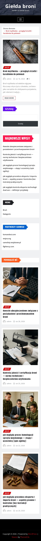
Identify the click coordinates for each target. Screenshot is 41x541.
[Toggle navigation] (20, 19)
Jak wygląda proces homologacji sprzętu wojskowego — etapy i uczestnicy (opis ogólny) (19, 168)
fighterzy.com (8, 246)
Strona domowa (9, 28)
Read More (9, 98)
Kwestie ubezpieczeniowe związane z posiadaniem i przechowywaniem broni (20, 314)
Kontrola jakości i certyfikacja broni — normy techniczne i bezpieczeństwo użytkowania (18, 157)
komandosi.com (9, 234)
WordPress (32, 534)
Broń (5, 210)
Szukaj (9, 108)
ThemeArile (24, 537)
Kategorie (7, 214)
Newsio (15, 537)
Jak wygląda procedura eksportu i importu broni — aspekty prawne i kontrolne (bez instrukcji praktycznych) (20, 179)
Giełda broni (20, 6)
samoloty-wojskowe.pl (12, 242)
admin (9, 79)
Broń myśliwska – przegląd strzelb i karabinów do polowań (20, 73)
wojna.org (7, 238)
